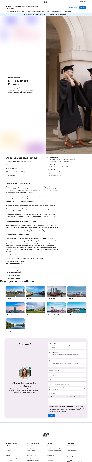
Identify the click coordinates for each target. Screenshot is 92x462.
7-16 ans (8, 445)
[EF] (46, 2)
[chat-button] (89, 459)
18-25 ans (8, 450)
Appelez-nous (55, 352)
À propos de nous (71, 445)
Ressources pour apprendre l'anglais (54, 450)
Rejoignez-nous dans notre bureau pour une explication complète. (65, 364)
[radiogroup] (67, 354)
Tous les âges (9, 460)
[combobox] (51, 384)
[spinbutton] (49, 389)
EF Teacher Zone (50, 455)
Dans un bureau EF (57, 361)
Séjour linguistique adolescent (33, 458)
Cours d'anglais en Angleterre (33, 460)
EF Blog (48, 445)
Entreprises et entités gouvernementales (15, 458)
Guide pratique (50, 458)
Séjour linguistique (30, 445)
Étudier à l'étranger (31, 450)
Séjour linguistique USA (31, 455)
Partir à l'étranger (30, 453)
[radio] (67, 345)
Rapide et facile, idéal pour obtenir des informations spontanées (65, 355)
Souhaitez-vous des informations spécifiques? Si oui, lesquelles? (64, 396)
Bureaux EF (69, 448)
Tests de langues (50, 453)
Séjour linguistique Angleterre (33, 448)
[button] (8, 2)
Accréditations (50, 460)
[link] (22, 7)
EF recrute (69, 453)
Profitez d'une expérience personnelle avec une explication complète (66, 346)
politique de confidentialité (67, 406)
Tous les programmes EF (72, 450)
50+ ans (8, 455)
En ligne (54, 343)
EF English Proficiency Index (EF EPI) (55, 448)
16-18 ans (8, 448)
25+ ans (8, 453)
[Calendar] (84, 389)
